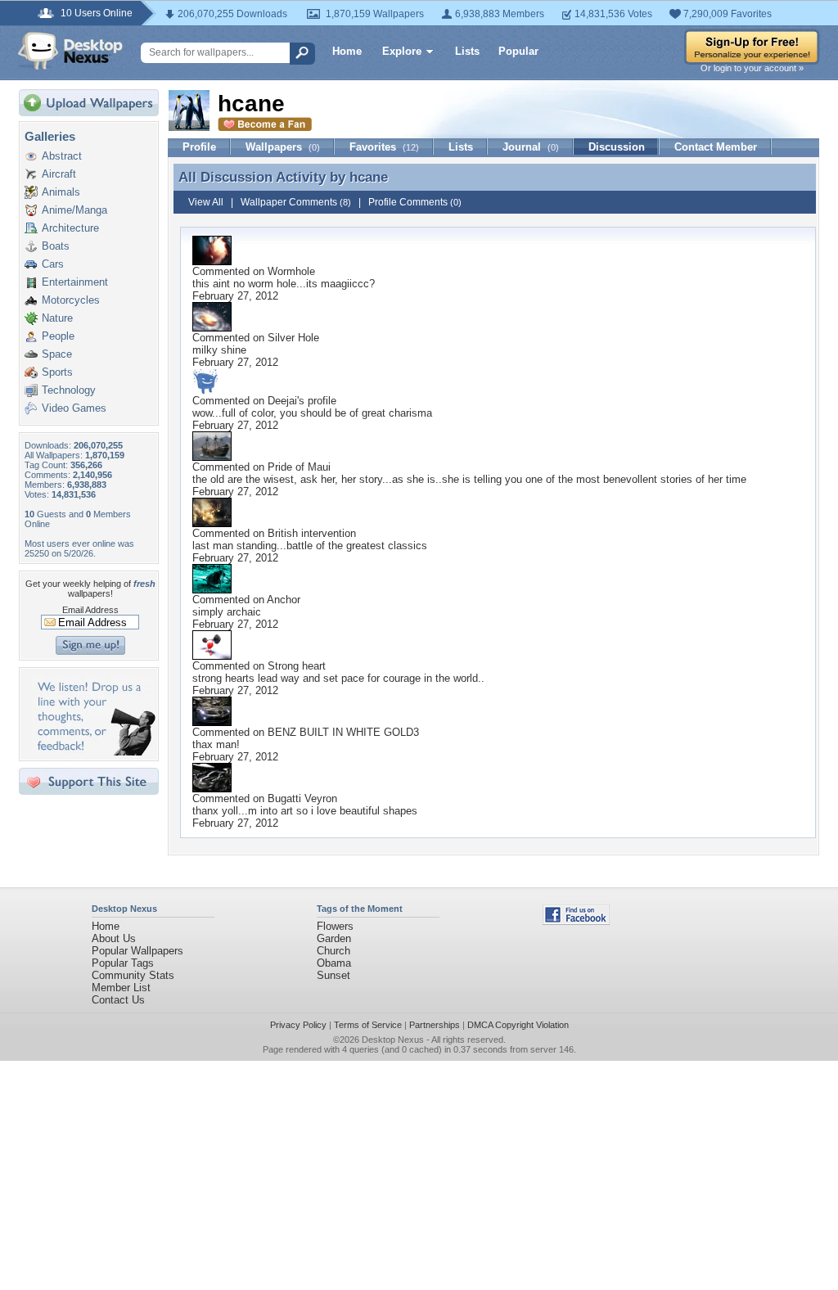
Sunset (333, 975)
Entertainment (75, 282)
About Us (114, 938)
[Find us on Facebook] (576, 921)
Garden (334, 938)
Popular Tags (123, 963)
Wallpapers (283, 147)
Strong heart (297, 666)
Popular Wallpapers (137, 951)
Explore (401, 51)
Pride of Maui (299, 467)
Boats (56, 246)
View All (205, 202)
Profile (199, 147)
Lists (467, 51)
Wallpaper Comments (296, 202)
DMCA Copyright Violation (518, 1025)
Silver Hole (293, 338)
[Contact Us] (93, 752)
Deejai (282, 401)
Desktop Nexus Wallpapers (70, 51)
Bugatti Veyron (302, 798)
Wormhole (291, 271)
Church (333, 951)
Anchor (283, 599)
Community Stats (133, 975)
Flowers (335, 926)
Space (57, 354)
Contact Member (715, 147)
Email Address (90, 610)
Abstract (62, 156)
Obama (334, 963)
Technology (69, 390)
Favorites (384, 147)
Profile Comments (415, 202)
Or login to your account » (752, 68)
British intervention (312, 533)
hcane (368, 177)
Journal (530, 147)
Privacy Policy (298, 1025)
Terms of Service (368, 1025)
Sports (57, 372)
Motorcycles (71, 300)
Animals (61, 192)
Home (347, 51)
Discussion (616, 147)
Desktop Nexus (393, 1039)
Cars (53, 264)
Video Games (74, 408)
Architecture (70, 228)
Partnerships (434, 1025)
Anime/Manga (74, 210)
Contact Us (118, 1000)
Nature (57, 318)
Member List (121, 987)
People (58, 336)
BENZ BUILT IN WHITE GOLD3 (343, 732)
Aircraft (59, 174)
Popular (518, 51)
